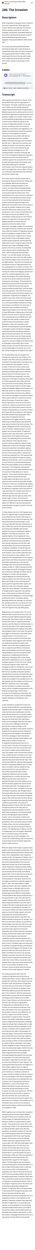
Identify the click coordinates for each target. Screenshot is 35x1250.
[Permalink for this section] (18, 17)
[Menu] (32, 2)
